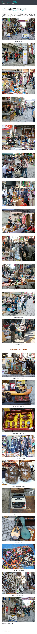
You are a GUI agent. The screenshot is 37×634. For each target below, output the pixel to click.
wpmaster (6, 10)
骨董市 (23, 10)
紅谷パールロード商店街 (9, 2)
